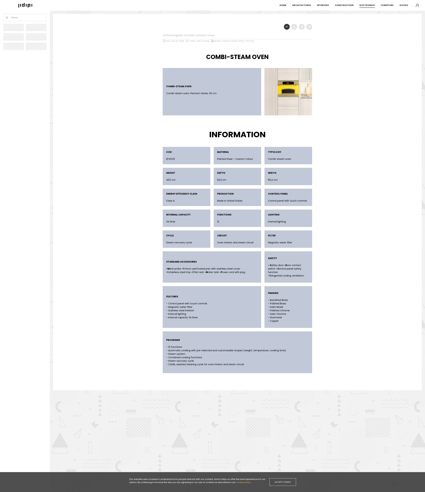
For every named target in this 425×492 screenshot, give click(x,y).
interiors (323, 5)
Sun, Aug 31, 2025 (175, 40)
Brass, (217, 40)
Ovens (192, 40)
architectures (301, 5)
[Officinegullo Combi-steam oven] (288, 68)
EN (287, 27)
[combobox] (11, 17)
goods (403, 5)
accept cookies (283, 482)
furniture (387, 5)
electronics (367, 5)
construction (344, 5)
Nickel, (234, 40)
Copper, (226, 40)
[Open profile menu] (417, 5)
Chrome (249, 40)
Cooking (205, 40)
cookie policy (243, 482)
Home (283, 5)
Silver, (241, 40)
